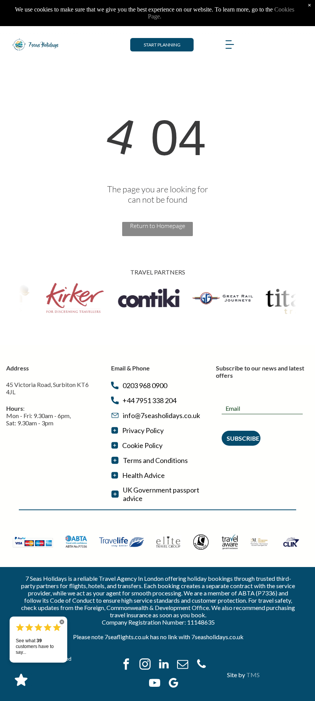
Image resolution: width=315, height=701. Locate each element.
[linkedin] (164, 665)
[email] (182, 665)
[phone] (201, 665)
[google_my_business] (173, 684)
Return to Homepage (157, 226)
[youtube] (154, 684)
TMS (253, 674)
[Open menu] (229, 44)
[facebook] (126, 665)
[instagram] (145, 665)
